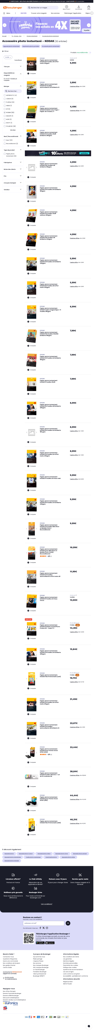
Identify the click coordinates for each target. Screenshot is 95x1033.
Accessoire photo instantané (50, 46)
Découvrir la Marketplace (11, 998)
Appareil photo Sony (61, 854)
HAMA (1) (9, 106)
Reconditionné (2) (12, 144)
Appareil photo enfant (80, 854)
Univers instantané (32, 36)
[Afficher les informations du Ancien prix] (76, 58)
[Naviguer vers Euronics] (16, 1003)
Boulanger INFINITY (39, 976)
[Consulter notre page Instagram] (47, 928)
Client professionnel (39, 974)
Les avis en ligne (68, 972)
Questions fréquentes (10, 959)
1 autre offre (74, 134)
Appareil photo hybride (12, 861)
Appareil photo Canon (26, 854)
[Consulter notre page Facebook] (40, 928)
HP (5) (8, 109)
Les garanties (67, 959)
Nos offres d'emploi (9, 991)
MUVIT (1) (9, 123)
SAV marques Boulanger (41, 967)
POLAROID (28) (11, 126)
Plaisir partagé (37, 959)
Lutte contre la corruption (71, 974)
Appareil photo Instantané (11, 46)
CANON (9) (9, 99)
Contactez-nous (8, 957)
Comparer (33, 73)
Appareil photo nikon (44, 854)
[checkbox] (4, 95)
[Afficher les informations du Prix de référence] (78, 623)
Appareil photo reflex (68, 857)
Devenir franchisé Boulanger (12, 993)
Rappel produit (68, 982)
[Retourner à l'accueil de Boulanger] (12, 7)
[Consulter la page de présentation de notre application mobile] (40, 943)
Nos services (37, 963)
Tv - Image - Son (16, 36)
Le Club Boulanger (39, 969)
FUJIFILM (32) (10, 102)
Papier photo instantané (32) (11, 155)
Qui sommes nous (39, 957)
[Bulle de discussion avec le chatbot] (89, 1026)
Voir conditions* (46, 904)
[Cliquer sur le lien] (47, 25)
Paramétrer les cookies (70, 965)
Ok (68, 923)
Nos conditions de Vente (71, 957)
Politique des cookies (70, 967)
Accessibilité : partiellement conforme (75, 976)
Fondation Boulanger (39, 972)
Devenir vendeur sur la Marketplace (14, 1000)
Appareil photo (9, 854)
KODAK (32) (10, 112)
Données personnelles (70, 963)
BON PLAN (28, 619)
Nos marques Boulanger (41, 965)
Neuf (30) (9, 140)
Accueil (4, 36)
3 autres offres (74, 799)
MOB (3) (9, 119)
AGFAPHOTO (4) (11, 95)
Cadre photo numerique (33, 857)
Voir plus (12, 130)
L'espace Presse (38, 961)
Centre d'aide (7, 967)
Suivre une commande (10, 961)
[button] (91, 13)
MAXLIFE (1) (9, 116)
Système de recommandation (73, 969)
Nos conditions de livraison (11, 963)
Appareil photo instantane (13, 857)
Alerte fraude (67, 984)
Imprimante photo (51, 857)
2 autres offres (74, 86)
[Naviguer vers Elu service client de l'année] (16, 1008)
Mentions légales (68, 961)
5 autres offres (74, 238)
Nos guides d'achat (9, 965)
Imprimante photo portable (30, 46)
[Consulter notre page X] (43, 928)
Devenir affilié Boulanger (11, 996)
